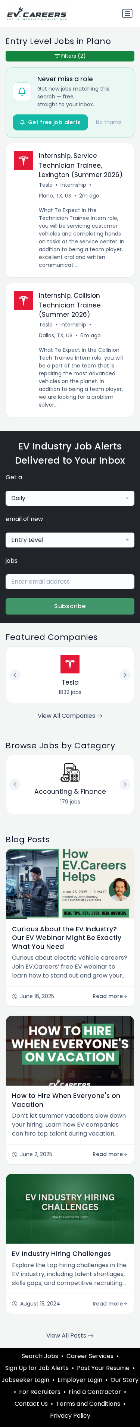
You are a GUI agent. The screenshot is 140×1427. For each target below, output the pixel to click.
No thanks (109, 122)
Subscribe (70, 606)
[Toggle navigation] (127, 13)
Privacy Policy (70, 1415)
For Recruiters (39, 1391)
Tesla (46, 185)
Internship (73, 185)
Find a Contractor (95, 1391)
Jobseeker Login (25, 1380)
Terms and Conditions (88, 1403)
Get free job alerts (54, 122)
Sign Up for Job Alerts (37, 1368)
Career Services (89, 1356)
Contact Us (31, 1403)
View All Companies (67, 715)
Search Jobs (40, 1356)
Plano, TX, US (55, 195)
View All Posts (67, 1335)
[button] (125, 784)
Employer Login (79, 1380)
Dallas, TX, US (55, 335)
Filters (73, 56)
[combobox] (70, 498)
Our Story (125, 1380)
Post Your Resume (103, 1368)
